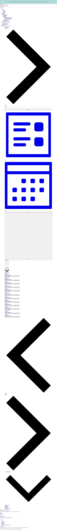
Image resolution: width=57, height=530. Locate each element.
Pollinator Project (7, 19)
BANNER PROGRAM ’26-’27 (9, 17)
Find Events (28, 109)
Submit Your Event (5, 24)
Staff (3, 12)
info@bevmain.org (2, 516)
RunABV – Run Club (8, 279)
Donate (1, 526)
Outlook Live (6, 507)
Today (5, 394)
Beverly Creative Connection (8, 18)
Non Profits (4, 20)
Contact (4, 11)
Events (2, 22)
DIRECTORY (3, 13)
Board (4, 10)
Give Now (3, 25)
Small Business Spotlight (6, 21)
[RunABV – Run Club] (6, 274)
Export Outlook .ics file (8, 508)
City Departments (5, 15)
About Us (3, 9)
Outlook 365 (6, 506)
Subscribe (2, 6)
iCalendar (6, 505)
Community (4, 16)
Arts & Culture (5, 14)
